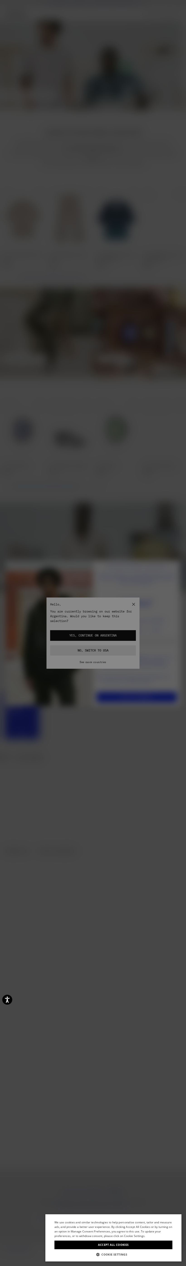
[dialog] (113, 1237)
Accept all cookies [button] (113, 1245)
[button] (113, 1254)
